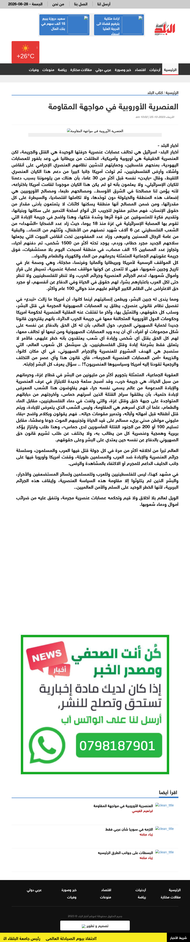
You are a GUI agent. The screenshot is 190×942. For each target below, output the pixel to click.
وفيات (34, 69)
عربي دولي (103, 69)
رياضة (62, 69)
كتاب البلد (155, 92)
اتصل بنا (80, 3)
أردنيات (154, 69)
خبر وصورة (123, 69)
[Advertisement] (95, 563)
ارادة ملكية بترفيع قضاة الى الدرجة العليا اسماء (108, 25)
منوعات (48, 69)
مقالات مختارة (81, 69)
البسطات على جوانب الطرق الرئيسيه (125, 852)
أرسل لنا (103, 3)
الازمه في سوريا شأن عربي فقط (129, 828)
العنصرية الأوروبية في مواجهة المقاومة (123, 805)
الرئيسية (170, 69)
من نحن (58, 3)
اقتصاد (140, 69)
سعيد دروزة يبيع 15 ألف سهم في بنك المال (53, 23)
